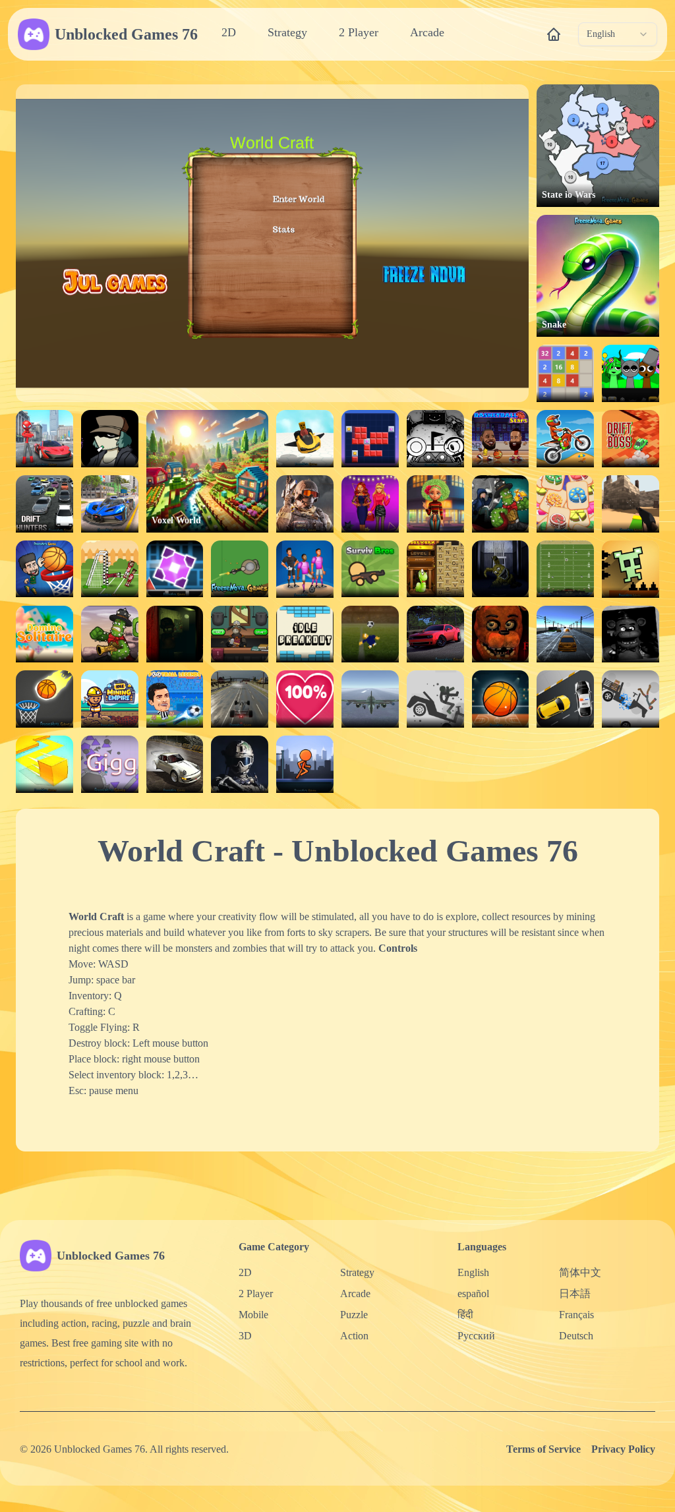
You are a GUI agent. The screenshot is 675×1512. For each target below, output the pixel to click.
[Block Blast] (370, 438)
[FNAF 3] (175, 634)
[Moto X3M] (565, 438)
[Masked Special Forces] (239, 764)
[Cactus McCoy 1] (109, 634)
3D (245, 1335)
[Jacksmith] (239, 634)
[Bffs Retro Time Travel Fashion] (435, 504)
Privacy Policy (623, 1449)
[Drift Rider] (175, 764)
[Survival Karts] (305, 438)
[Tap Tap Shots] (44, 699)
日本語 (575, 1293)
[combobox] (617, 34)
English (473, 1272)
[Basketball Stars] (500, 438)
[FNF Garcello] (109, 438)
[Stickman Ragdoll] (435, 699)
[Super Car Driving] (109, 504)
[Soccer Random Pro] (109, 569)
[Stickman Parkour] (305, 764)
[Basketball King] (44, 569)
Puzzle (354, 1314)
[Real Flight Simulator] (370, 699)
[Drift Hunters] (44, 504)
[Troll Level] (630, 569)
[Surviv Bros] (370, 569)
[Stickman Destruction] (630, 699)
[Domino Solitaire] (44, 634)
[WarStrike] (305, 504)
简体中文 (580, 1272)
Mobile (253, 1314)
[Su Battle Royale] (239, 569)
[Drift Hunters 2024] (435, 634)
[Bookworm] (435, 569)
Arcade (427, 32)
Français (576, 1314)
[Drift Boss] (630, 438)
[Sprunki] (630, 373)
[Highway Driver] (239, 699)
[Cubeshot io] (630, 504)
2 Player (358, 32)
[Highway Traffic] (565, 634)
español (473, 1293)
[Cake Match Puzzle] (565, 504)
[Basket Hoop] (500, 699)
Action (354, 1335)
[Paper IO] (44, 764)
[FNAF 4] (500, 569)
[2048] (565, 373)
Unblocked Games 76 (126, 34)
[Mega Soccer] (305, 569)
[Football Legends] (175, 699)
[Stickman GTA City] (44, 438)
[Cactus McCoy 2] (500, 504)
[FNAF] (630, 634)
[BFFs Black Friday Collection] (370, 504)
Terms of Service (543, 1449)
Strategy (287, 32)
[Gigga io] (109, 764)
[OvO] (435, 438)
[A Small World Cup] (370, 634)
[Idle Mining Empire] (109, 699)
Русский (476, 1335)
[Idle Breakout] (305, 634)
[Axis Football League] (565, 569)
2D (228, 32)
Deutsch (576, 1335)
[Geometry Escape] (175, 569)
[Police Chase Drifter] (565, 699)
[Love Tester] (305, 699)
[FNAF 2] (500, 634)
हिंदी (465, 1314)
